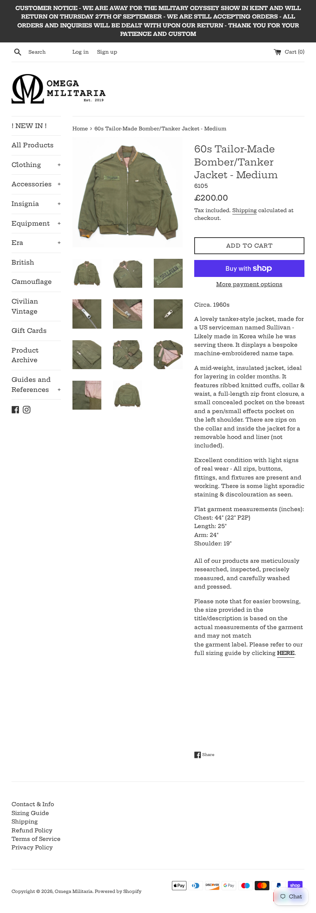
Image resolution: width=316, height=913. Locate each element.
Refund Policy (32, 830)
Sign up (107, 52)
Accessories (36, 184)
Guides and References (36, 384)
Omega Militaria (73, 891)
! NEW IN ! (29, 126)
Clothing (36, 165)
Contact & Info (33, 804)
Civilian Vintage (25, 306)
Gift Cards (29, 330)
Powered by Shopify (118, 891)
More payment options (249, 284)
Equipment (36, 223)
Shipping (244, 210)
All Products (33, 145)
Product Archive (25, 355)
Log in (80, 52)
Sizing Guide (30, 813)
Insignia (36, 204)
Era (36, 242)
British (23, 262)
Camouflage (32, 281)
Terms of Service (36, 838)
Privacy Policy (32, 847)
